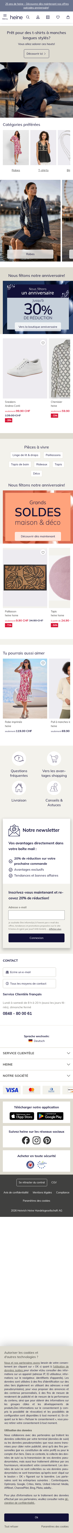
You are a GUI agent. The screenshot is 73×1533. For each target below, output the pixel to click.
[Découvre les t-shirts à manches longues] (36, 90)
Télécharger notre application (36, 1107)
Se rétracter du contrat (32, 1182)
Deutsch (39, 1041)
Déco (36, 473)
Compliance (62, 1192)
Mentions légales (42, 1192)
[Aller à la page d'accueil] (16, 17)
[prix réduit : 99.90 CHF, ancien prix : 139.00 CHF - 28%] (25, 368)
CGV (54, 1182)
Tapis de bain (20, 464)
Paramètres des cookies (55, 1526)
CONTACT (10, 960)
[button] (5, 17)
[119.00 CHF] (25, 689)
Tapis (58, 464)
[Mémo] (58, 17)
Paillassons (53, 455)
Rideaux (41, 464)
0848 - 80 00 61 (17, 1013)
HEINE (8, 1064)
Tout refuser (11, 1526)
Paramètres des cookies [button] (36, 1200)
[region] (36, 1439)
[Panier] (68, 17)
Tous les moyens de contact (28, 983)
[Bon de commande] (48, 17)
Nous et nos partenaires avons (22, 1362)
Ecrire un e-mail (26, 973)
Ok (36, 1517)
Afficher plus (55, 929)
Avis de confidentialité (16, 1192)
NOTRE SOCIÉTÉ (15, 1076)
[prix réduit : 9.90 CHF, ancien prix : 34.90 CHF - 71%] (25, 578)
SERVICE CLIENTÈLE (18, 1053)
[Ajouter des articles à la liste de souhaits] (43, 343)
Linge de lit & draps (25, 455)
